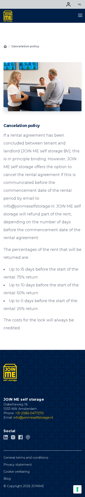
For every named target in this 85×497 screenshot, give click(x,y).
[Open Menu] (80, 15)
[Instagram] (13, 437)
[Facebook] (20, 437)
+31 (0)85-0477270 (29, 413)
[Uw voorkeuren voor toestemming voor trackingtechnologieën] (77, 489)
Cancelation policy (25, 46)
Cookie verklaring (16, 472)
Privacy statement (17, 465)
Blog (7, 479)
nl (80, 4)
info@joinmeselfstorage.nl (33, 417)
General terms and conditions (25, 458)
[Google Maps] (28, 437)
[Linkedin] (5, 437)
